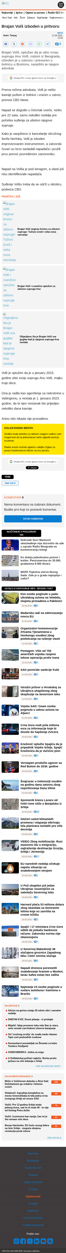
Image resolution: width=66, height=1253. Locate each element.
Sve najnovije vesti (48, 1066)
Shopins (33, 1175)
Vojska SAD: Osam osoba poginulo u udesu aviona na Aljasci (40, 710)
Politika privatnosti (33, 1225)
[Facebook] (6, 44)
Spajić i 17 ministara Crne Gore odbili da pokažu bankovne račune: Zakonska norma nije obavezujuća (42, 932)
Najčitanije (42, 17)
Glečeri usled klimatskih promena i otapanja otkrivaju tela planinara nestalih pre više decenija (41, 824)
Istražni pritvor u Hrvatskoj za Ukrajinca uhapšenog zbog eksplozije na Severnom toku (41, 691)
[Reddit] (22, 44)
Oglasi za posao (35, 12)
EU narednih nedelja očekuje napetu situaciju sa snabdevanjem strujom (40, 867)
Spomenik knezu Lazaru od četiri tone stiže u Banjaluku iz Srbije (41, 804)
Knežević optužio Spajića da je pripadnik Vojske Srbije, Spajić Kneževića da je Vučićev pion (41, 748)
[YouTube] (43, 1240)
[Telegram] (47, 44)
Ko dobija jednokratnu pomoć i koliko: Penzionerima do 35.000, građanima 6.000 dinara (41, 560)
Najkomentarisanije (18, 1076)
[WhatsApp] (39, 44)
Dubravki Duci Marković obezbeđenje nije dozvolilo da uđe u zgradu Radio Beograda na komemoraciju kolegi (42, 545)
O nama (33, 1189)
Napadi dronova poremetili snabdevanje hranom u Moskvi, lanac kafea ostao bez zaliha (42, 971)
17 (37, 856)
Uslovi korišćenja (33, 1218)
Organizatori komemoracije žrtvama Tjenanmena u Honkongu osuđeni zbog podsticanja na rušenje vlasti (40, 633)
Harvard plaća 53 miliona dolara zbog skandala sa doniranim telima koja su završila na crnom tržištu (42, 909)
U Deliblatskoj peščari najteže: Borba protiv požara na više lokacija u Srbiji (32, 1059)
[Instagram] (16, 1240)
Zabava (31, 17)
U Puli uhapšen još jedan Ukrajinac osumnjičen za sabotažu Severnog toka (38, 889)
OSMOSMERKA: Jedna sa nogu (26, 1052)
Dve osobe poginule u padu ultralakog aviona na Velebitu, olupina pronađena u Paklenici (41, 597)
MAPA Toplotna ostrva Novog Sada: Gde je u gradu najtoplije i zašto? (41, 575)
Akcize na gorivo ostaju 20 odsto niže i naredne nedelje (34, 1012)
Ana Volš (10, 483)
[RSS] (50, 1240)
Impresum (33, 1210)
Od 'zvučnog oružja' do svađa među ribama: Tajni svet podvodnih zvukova (32, 1035)
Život (22, 17)
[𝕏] (14, 44)
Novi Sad (7, 17)
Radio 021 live (56, 12)
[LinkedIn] (36, 1240)
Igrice (19, 12)
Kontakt (33, 1203)
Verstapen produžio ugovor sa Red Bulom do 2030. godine (41, 764)
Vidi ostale (54, 1138)
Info (16, 17)
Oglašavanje (33, 1196)
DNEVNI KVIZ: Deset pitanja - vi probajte (30, 1019)
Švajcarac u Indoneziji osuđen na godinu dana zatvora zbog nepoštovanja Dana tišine (41, 785)
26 (37, 812)
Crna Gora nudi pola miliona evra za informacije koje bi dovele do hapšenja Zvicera (40, 729)
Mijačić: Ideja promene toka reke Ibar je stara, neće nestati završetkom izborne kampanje (33, 1027)
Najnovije (7, 12)
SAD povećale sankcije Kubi (40, 669)
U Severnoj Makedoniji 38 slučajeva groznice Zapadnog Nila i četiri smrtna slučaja (41, 952)
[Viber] (31, 44)
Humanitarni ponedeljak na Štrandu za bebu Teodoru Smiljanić (32, 1044)
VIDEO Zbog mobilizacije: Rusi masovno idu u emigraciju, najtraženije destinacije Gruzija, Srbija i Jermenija (42, 846)
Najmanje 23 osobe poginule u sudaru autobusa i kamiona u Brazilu (41, 990)
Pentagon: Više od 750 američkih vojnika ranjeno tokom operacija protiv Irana (40, 654)
